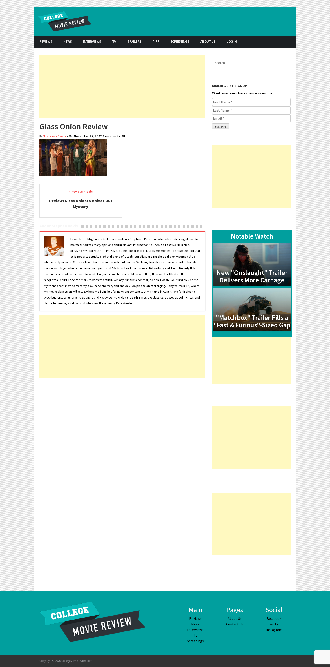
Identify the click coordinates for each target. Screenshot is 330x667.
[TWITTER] (279, 42)
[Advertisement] (122, 86)
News (67, 41)
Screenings (179, 41)
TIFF (156, 41)
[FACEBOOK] (268, 42)
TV (114, 41)
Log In (232, 41)
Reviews (45, 41)
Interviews (92, 41)
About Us (208, 41)
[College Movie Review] (92, 621)
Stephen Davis (54, 136)
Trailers (134, 41)
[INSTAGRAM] (290, 42)
